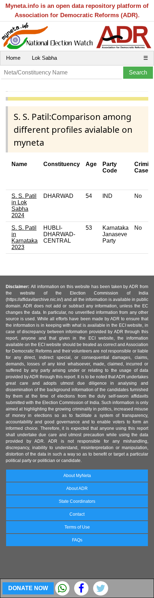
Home (13, 58)
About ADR (77, 488)
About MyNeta (77, 475)
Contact (77, 514)
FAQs (77, 540)
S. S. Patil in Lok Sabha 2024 (24, 205)
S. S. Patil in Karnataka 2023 (24, 237)
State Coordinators (77, 501)
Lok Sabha (44, 58)
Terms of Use (77, 527)
